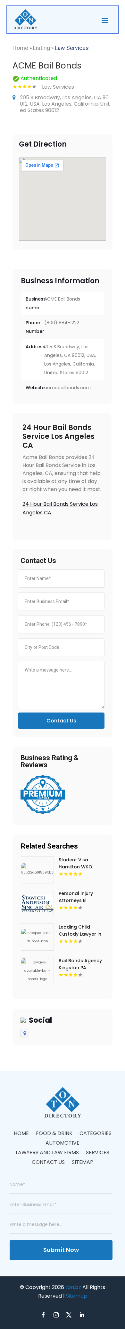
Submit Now (61, 1250)
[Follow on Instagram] (56, 1315)
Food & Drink (54, 1134)
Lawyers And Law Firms (47, 1153)
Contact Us (61, 720)
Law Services (72, 47)
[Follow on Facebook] (43, 1315)
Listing (41, 47)
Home (20, 47)
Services (97, 1153)
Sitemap (82, 1163)
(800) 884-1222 (61, 322)
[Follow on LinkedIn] (82, 1315)
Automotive (62, 1144)
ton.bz (73, 1287)
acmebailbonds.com (67, 387)
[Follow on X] (69, 1315)
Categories (95, 1134)
